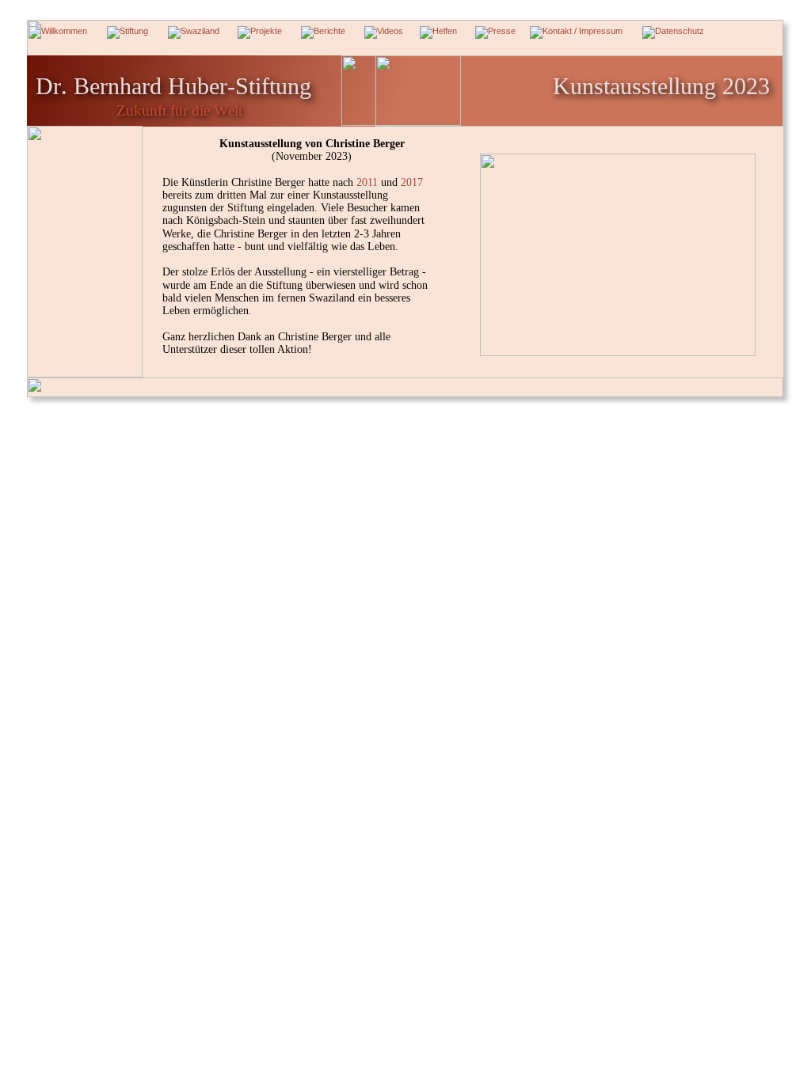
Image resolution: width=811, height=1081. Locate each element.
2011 (368, 182)
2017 (413, 182)
